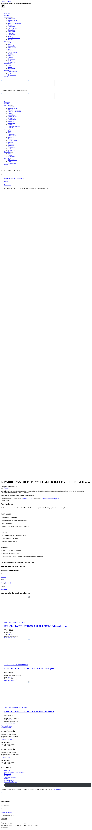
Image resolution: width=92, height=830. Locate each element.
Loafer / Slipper (12, 52)
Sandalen (10, 54)
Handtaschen (11, 18)
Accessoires (7, 17)
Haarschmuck (12, 31)
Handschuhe (11, 26)
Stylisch (56, 498)
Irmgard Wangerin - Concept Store (14, 178)
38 (3, 583)
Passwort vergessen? (6, 812)
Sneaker (10, 51)
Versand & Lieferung (10, 777)
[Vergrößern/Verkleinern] (7, 827)
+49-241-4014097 (7, 739)
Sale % (6, 76)
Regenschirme (12, 75)
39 (5, 583)
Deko (9, 73)
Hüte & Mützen (12, 28)
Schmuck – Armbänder (14, 22)
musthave (51, 498)
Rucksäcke (11, 33)
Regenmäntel (11, 68)
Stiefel (10, 44)
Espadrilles (11, 57)
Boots (9, 42)
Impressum (7, 775)
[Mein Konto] (1, 9)
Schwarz (3, 577)
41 (10, 583)
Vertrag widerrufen (13, 785)
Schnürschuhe (12, 47)
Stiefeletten (11, 49)
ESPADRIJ (4, 589)
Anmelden (4, 818)
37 (1, 583)
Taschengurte (11, 34)
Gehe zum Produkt (9, 637)
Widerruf (6, 778)
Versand (6, 488)
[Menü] (3, 6)
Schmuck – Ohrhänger (14, 23)
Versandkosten (58, 789)
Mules (9, 60)
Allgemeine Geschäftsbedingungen (14, 772)
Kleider (10, 67)
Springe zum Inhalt (6, 1)
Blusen (10, 65)
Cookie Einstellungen (10, 782)
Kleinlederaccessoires (14, 38)
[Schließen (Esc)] (1, 827)
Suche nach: (4, 823)
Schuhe (6, 41)
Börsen (10, 25)
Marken (6, 15)
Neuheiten (7, 13)
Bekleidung (7, 63)
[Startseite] (28, 86)
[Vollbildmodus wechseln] (5, 827)
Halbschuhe (11, 46)
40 (8, 583)
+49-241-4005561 (7, 757)
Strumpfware (11, 30)
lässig (46, 498)
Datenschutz (7, 774)
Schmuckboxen (12, 71)
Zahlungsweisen (9, 780)
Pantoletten (11, 55)
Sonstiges (10, 39)
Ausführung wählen (10, 622)
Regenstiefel (11, 59)
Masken (10, 36)
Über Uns (7, 770)
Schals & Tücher (12, 20)
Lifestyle (6, 70)
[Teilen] (3, 827)
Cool (42, 498)
